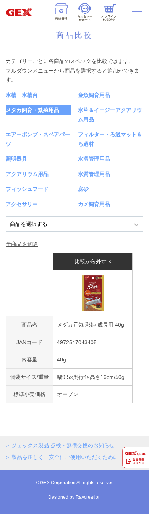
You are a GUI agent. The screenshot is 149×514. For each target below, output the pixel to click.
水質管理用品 (94, 174)
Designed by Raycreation (74, 497)
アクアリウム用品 (27, 174)
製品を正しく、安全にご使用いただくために (64, 457)
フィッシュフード (27, 189)
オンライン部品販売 (109, 18)
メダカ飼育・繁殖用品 (32, 110)
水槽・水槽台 (22, 95)
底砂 (83, 189)
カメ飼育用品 (94, 204)
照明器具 (16, 159)
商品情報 (61, 18)
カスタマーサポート (84, 18)
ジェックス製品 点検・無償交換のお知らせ (63, 445)
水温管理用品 (94, 159)
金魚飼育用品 (94, 95)
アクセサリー (22, 204)
